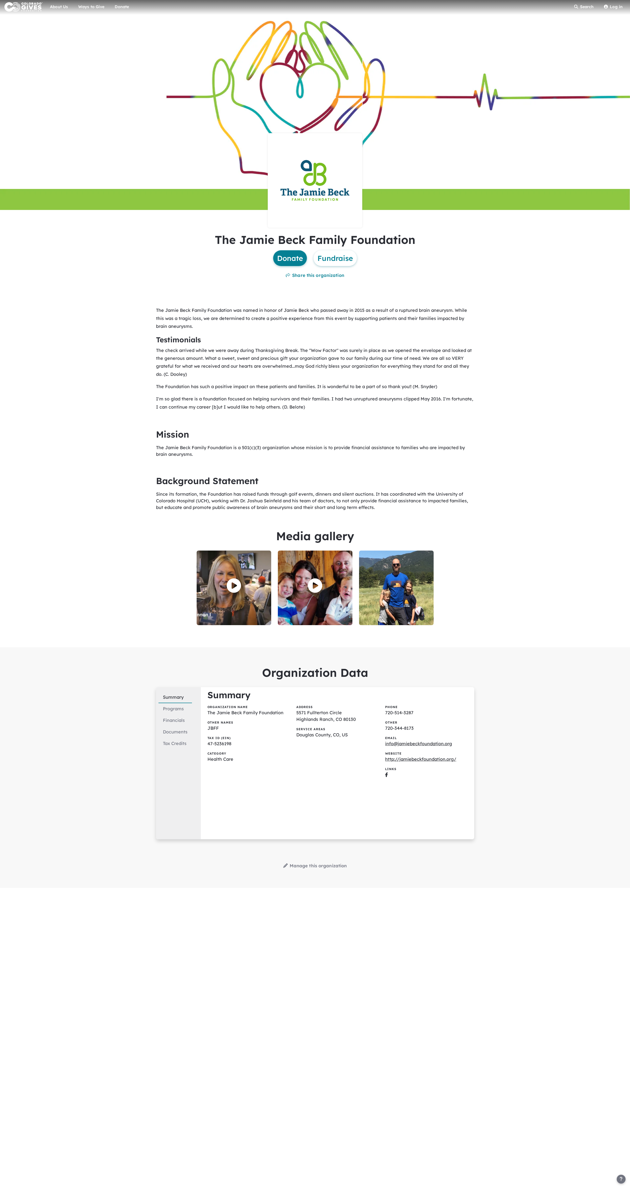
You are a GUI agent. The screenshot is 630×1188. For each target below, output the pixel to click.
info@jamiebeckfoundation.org (418, 743)
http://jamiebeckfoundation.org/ (420, 759)
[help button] (621, 1179)
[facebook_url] (386, 774)
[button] (234, 585)
